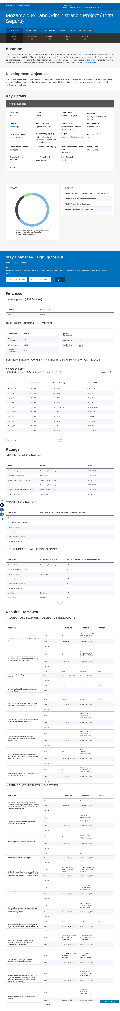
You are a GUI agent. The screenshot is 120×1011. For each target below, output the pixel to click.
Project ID (14, 112)
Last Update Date (68, 157)
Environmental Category (46, 146)
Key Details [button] (32, 36)
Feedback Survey (109, 1002)
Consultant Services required (18, 158)
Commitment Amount (19, 146)
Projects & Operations (23, 5)
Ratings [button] (67, 36)
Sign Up (60, 279)
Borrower (91, 112)
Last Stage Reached (44, 157)
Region (64, 134)
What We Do (10, 5)
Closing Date (92, 146)
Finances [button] (49, 36)
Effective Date (93, 123)
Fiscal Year (92, 134)
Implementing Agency (45, 134)
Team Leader (67, 112)
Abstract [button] (14, 36)
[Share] (2, 510)
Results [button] (85, 36)
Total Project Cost (18, 134)
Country (13, 123)
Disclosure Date (42, 123)
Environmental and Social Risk (72, 147)
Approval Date (67, 123)
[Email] (2, 500)
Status (38, 112)
